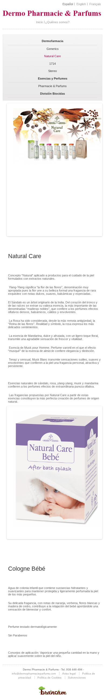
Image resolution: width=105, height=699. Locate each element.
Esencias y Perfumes (52, 78)
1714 (52, 63)
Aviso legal (69, 673)
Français (95, 4)
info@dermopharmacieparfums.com (34, 673)
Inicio (39, 22)
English (81, 4)
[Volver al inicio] (52, 17)
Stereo (52, 71)
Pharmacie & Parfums (52, 86)
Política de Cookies (49, 677)
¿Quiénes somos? (57, 22)
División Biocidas (52, 93)
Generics (53, 48)
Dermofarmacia (52, 41)
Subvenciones (77, 677)
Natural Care (52, 56)
